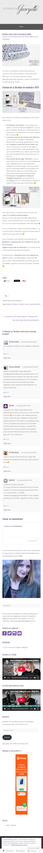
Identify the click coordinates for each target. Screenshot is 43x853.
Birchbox (5, 242)
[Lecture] (5, 678)
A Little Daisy (14, 452)
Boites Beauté (16, 301)
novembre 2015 (34, 304)
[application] (21, 669)
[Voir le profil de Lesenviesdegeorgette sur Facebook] (4, 633)
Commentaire (32, 541)
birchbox (14, 304)
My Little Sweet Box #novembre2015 (26, 320)
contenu (22, 304)
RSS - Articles (11, 825)
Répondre (7, 358)
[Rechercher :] (21, 606)
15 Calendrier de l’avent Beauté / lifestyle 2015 (20, 316)
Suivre (7, 737)
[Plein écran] (38, 678)
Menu (21, 27)
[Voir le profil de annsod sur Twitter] (9, 633)
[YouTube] (19, 633)
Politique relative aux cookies (19, 845)
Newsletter (5, 717)
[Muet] (35, 678)
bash (9, 304)
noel (26, 304)
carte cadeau (21, 258)
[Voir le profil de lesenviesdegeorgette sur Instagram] (14, 633)
